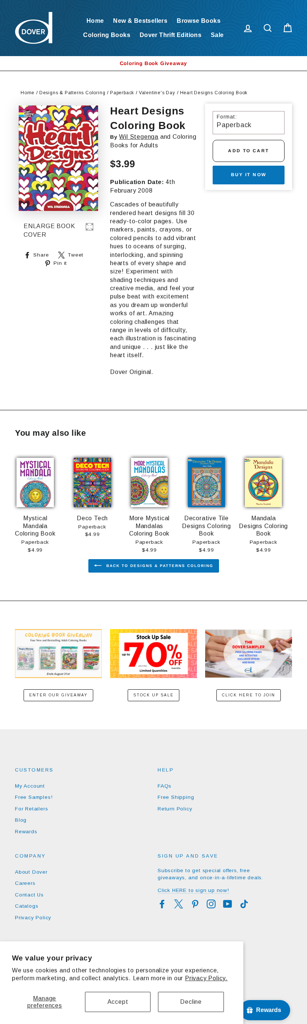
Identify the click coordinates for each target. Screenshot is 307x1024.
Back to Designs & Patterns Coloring (158, 566)
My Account (30, 786)
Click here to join (248, 695)
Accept (117, 1002)
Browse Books (199, 21)
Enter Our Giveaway (58, 695)
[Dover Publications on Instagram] (211, 903)
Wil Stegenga (138, 137)
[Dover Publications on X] (178, 903)
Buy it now (249, 174)
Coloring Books (106, 35)
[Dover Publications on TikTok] (244, 903)
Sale (217, 35)
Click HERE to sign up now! (193, 890)
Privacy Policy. (206, 978)
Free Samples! (33, 797)
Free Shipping (176, 797)
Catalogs (26, 906)
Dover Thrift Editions (170, 35)
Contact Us (29, 895)
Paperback (122, 92)
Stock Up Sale (153, 695)
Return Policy (175, 809)
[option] (153, 63)
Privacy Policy (33, 917)
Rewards (26, 831)
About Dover (31, 872)
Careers (25, 883)
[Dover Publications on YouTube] (227, 903)
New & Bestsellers (140, 21)
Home (95, 21)
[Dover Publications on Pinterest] (195, 903)
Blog (21, 820)
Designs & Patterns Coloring (72, 92)
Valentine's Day (157, 92)
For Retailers (31, 809)
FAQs (164, 786)
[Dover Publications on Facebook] (162, 903)
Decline (191, 1002)
